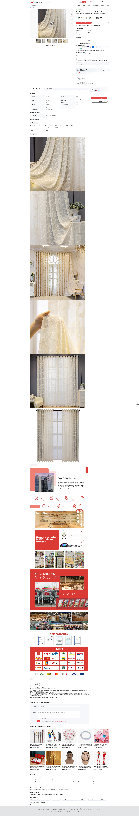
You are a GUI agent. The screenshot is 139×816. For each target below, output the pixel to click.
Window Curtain (45, 7)
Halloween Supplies (53, 781)
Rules (108, 5)
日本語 (81, 809)
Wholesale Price (71, 808)
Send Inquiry (83, 22)
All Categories (34, 5)
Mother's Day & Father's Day (74, 781)
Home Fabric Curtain (74, 799)
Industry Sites (76, 808)
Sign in (107, 2)
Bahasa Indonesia (99, 809)
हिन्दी (84, 809)
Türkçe (91, 809)
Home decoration (33, 783)
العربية (75, 809)
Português (51, 809)
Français (55, 809)
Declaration (80, 811)
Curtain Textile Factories (35, 799)
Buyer (84, 5)
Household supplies (33, 779)
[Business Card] (107, 93)
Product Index (88, 808)
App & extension (95, 5)
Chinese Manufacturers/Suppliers (56, 808)
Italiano (64, 809)
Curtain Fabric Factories (46, 799)
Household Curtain (65, 799)
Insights (97, 808)
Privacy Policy (86, 811)
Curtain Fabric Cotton (35, 802)
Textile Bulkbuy (43, 802)
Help (89, 5)
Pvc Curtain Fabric (83, 799)
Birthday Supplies (92, 781)
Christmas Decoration (53, 783)
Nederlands (71, 809)
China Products (48, 808)
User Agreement (75, 811)
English (44, 809)
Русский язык (60, 809)
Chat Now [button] (101, 22)
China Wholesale (65, 808)
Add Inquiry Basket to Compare (52, 45)
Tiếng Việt (94, 809)
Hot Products (43, 808)
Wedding (51, 779)
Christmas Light (91, 783)
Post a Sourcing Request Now (60, 721)
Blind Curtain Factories (56, 799)
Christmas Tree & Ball (73, 783)
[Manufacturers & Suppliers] (36, 2)
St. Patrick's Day (33, 781)
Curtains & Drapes (39, 7)
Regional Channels (82, 808)
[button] (85, 91)
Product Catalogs (46, 776)
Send (38, 721)
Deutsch (67, 809)
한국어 (78, 809)
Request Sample (97, 25)
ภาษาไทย (87, 809)
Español (47, 809)
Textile (34, 7)
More (31, 804)
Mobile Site (93, 808)
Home (31, 7)
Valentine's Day (72, 779)
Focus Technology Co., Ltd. (62, 811)
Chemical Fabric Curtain (92, 799)
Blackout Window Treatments (47, 794)
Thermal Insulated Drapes (35, 794)
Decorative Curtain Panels (58, 794)
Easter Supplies (91, 779)
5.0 (95, 90)
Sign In (78, 83)
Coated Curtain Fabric (102, 799)
